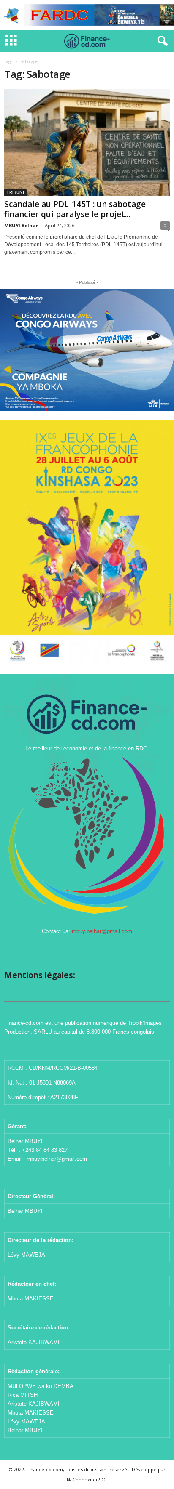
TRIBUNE (15, 192)
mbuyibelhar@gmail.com (102, 931)
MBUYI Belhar (21, 225)
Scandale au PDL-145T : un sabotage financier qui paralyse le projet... (75, 209)
